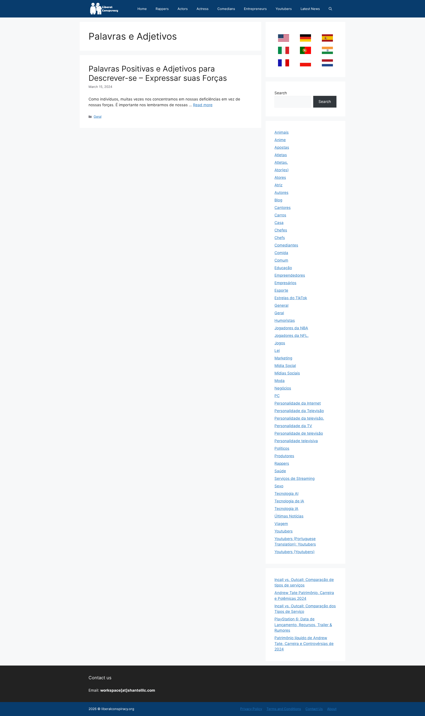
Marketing (283, 358)
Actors (183, 9)
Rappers (162, 9)
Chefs (279, 237)
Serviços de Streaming (294, 478)
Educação (283, 268)
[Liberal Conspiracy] (104, 8)
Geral (97, 116)
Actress (203, 9)
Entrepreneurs (255, 9)
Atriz (278, 185)
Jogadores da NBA (291, 328)
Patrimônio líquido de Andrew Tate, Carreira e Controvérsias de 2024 (304, 643)
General (281, 305)
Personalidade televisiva (296, 441)
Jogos (279, 343)
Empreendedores (289, 275)
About (331, 709)
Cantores (282, 207)
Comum (281, 260)
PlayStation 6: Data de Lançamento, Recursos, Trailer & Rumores (303, 625)
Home (142, 9)
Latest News (310, 9)
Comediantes (286, 245)
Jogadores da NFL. (291, 335)
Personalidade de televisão (298, 433)
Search (280, 93)
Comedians (226, 9)
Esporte (281, 290)
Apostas (281, 147)
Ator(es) (281, 170)
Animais (281, 132)
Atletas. (281, 162)
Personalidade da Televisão (299, 411)
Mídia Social (285, 365)
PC (277, 396)
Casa (279, 222)
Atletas (280, 155)
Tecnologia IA (286, 508)
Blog (278, 200)
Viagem (281, 523)
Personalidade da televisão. (299, 418)
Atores (280, 177)
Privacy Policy (251, 709)
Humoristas (284, 320)
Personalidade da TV (293, 426)
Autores (281, 192)
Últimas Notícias (288, 516)
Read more (202, 105)
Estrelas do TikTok (290, 298)
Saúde (280, 471)
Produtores (284, 456)
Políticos (281, 448)
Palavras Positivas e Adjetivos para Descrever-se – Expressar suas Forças (158, 73)
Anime (280, 140)
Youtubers (284, 9)
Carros (280, 215)
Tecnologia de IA (289, 501)
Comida (281, 253)
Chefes (280, 230)
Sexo (278, 486)
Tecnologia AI (286, 493)
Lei (277, 350)
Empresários (285, 283)
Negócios (282, 388)
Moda (279, 380)
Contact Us (314, 709)
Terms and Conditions (284, 709)
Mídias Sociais (287, 373)
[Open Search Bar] (330, 8)
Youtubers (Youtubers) (294, 552)
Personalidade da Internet (297, 403)
